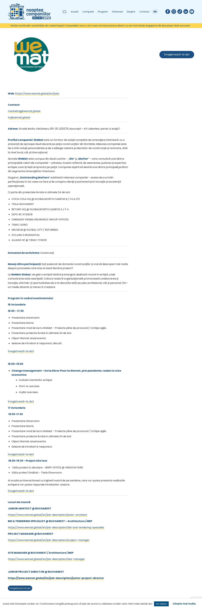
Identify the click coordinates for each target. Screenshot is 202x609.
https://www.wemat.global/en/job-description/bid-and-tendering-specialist (56, 527)
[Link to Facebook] (167, 11)
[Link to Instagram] (173, 11)
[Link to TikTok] (179, 11)
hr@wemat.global (19, 117)
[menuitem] (64, 11)
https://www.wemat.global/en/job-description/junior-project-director (56, 578)
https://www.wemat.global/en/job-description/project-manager (49, 540)
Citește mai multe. (184, 603)
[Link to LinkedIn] (185, 11)
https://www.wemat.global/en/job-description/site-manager (46, 559)
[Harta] (64, 11)
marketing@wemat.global (24, 111)
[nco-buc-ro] (29, 11)
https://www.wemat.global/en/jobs (37, 93)
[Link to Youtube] (191, 11)
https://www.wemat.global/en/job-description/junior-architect (47, 515)
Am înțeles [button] (161, 603)
